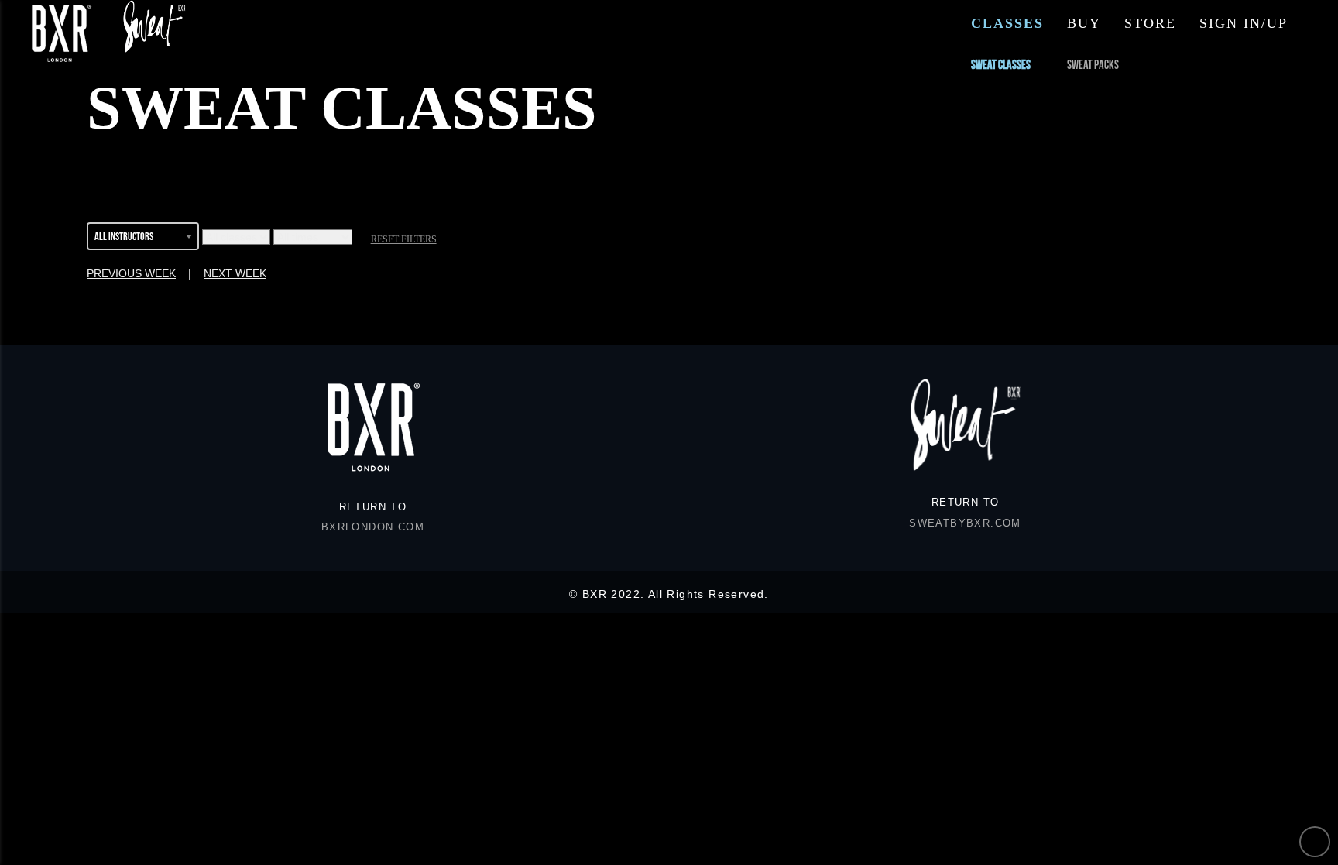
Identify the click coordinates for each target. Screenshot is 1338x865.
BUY (1084, 23)
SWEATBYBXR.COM (965, 523)
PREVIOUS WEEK (131, 273)
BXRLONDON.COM (372, 527)
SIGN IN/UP (1243, 23)
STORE (1150, 23)
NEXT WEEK (235, 273)
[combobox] (143, 237)
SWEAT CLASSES (1001, 64)
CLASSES (1007, 23)
